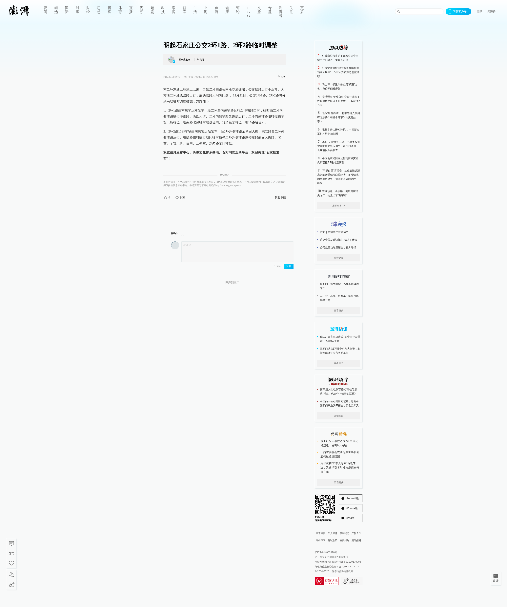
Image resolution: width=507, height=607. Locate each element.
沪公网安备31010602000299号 (332, 557)
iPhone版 (352, 508)
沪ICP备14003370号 (326, 552)
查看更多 (338, 257)
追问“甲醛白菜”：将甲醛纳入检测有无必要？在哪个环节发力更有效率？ (338, 117)
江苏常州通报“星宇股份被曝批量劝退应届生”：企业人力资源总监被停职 (338, 72)
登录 (479, 11)
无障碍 (491, 11)
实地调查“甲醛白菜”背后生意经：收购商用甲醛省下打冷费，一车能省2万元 (338, 101)
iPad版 (350, 517)
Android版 (352, 498)
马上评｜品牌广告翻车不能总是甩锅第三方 (339, 298)
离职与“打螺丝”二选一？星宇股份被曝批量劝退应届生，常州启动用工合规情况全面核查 (338, 146)
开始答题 (338, 416)
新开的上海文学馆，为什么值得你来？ (339, 286)
